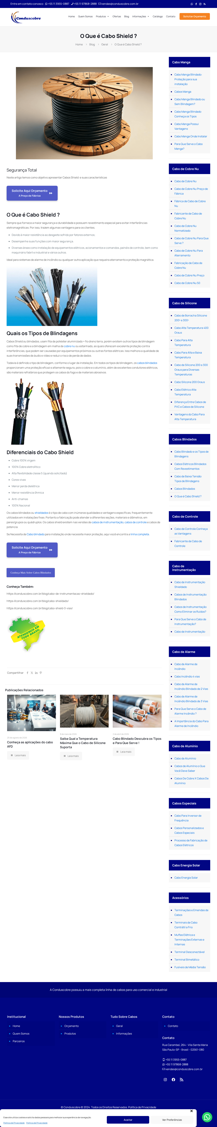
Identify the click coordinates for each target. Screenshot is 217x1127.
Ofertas (117, 16)
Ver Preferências (172, 1120)
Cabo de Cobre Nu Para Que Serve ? (191, 240)
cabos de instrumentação (107, 522)
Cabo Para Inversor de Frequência (187, 818)
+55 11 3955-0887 (58, 4)
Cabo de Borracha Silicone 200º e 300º (190, 318)
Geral (104, 44)
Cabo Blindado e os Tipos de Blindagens (191, 454)
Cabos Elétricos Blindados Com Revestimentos (190, 466)
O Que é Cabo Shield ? (187, 496)
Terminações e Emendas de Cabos (191, 912)
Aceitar (128, 1120)
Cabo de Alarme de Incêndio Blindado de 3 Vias (191, 699)
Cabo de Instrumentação (189, 631)
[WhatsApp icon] (192, 4)
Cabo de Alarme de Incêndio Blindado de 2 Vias (191, 686)
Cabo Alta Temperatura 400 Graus (191, 330)
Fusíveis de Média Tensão (190, 967)
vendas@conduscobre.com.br (120, 4)
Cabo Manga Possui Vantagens (186, 126)
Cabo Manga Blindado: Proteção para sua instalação (188, 79)
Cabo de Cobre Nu (185, 181)
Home (71, 16)
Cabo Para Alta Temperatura (183, 342)
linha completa (140, 534)
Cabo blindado (35, 534)
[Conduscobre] (26, 17)
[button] (191, 1111)
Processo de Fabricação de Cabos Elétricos (190, 842)
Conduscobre (72, 1107)
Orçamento (71, 1026)
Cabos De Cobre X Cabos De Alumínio (191, 781)
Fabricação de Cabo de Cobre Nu (188, 265)
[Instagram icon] (200, 4)
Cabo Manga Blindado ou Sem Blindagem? (189, 101)
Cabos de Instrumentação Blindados (190, 597)
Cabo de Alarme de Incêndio (185, 666)
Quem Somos (85, 16)
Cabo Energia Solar (186, 877)
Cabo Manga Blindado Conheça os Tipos (187, 114)
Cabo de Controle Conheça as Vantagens (191, 531)
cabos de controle (136, 522)
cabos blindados (147, 363)
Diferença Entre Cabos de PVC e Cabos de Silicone (190, 404)
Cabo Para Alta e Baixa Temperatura (188, 355)
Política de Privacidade (14, 1122)
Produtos (101, 16)
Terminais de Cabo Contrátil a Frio (185, 925)
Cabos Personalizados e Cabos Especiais (189, 830)
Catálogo (158, 16)
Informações (139, 16)
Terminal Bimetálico (186, 959)
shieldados (41, 513)
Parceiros (19, 1041)
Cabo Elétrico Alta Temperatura (185, 392)
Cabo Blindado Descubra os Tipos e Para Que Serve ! (137, 741)
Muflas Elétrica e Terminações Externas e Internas (189, 939)
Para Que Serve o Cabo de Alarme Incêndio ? (190, 711)
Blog (126, 16)
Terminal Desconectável (189, 952)
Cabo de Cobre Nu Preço (189, 275)
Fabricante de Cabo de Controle (188, 543)
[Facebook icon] (196, 4)
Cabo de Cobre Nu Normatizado (185, 228)
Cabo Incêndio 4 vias (187, 676)
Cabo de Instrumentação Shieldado (189, 584)
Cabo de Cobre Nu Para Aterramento (188, 253)
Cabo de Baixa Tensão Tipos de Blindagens (187, 478)
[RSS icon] (204, 4)
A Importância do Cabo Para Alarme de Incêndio (191, 723)
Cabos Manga (182, 91)
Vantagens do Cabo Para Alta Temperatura (189, 416)
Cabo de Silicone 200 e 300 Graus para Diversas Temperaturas (191, 369)
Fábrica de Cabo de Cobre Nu (190, 203)
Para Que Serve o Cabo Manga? (188, 146)
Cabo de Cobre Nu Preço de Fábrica (191, 191)
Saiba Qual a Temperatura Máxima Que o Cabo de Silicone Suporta (83, 743)
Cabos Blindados (184, 489)
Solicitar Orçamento (194, 16)
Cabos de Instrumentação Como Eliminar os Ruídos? (190, 609)
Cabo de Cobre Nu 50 (187, 283)
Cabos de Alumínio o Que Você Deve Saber (189, 768)
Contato (170, 16)
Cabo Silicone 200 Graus (189, 382)
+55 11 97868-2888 (85, 4)
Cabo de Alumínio (185, 758)
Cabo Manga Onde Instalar (190, 136)
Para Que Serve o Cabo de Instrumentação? (190, 621)
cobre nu (69, 346)
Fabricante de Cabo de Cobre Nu (188, 216)
